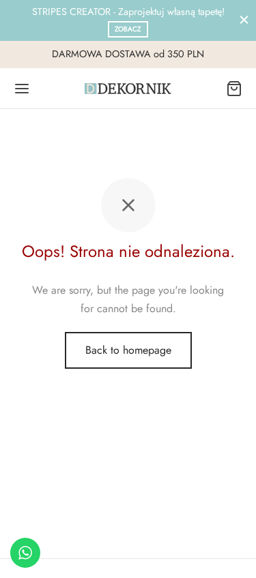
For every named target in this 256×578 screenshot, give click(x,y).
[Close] (244, 20)
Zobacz (128, 29)
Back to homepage (128, 350)
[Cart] (234, 88)
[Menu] (22, 88)
